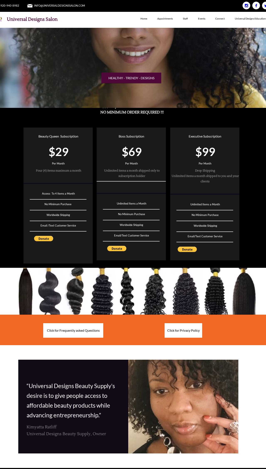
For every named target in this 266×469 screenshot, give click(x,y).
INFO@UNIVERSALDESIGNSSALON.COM (59, 5)
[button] (43, 238)
